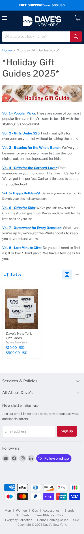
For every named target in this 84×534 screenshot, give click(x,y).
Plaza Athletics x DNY (49, 515)
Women (21, 510)
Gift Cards (23, 515)
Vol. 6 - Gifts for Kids (18, 208)
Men (8, 510)
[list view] (77, 274)
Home (7, 50)
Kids (35, 510)
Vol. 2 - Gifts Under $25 (21, 133)
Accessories (51, 510)
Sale (76, 520)
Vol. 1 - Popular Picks (18, 113)
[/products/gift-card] (21, 309)
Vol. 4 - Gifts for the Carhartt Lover (29, 168)
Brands (69, 510)
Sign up (67, 431)
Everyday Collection (18, 520)
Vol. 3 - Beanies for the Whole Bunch (31, 148)
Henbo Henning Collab (52, 520)
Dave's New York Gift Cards (19, 336)
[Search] (76, 36)
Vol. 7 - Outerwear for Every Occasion (31, 228)
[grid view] (67, 274)
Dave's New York (16, 342)
